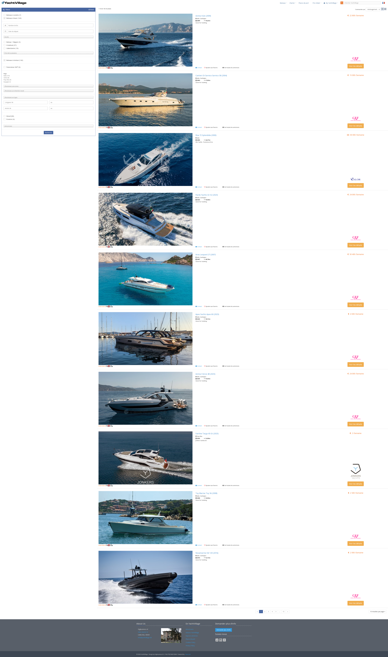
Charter (292, 3)
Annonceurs (189, 629)
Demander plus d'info (224, 630)
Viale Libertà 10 (143, 632)
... (279, 611)
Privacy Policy (190, 646)
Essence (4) (10, 119)
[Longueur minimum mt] (26, 102)
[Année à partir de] (26, 108)
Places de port (304, 3)
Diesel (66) (10, 116)
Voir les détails (355, 66)
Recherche (48, 133)
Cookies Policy (190, 642)
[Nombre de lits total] (48, 25)
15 (283, 611)
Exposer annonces (192, 636)
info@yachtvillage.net (145, 637)
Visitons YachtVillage (192, 633)
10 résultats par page (377, 611)
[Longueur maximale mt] (71, 102)
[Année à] (71, 108)
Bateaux (283, 3)
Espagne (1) (7, 82)
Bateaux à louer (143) (13, 18)
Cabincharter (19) (12, 48)
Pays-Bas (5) (7, 80)
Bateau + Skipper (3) (13, 42)
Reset (92, 10)
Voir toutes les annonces (231, 67)
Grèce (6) (6, 78)
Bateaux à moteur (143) (14, 60)
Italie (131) (7, 76)
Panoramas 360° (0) (13, 67)
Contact (199, 67)
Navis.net (188, 654)
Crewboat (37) (11, 45)
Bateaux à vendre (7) (13, 15)
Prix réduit (316, 3)
